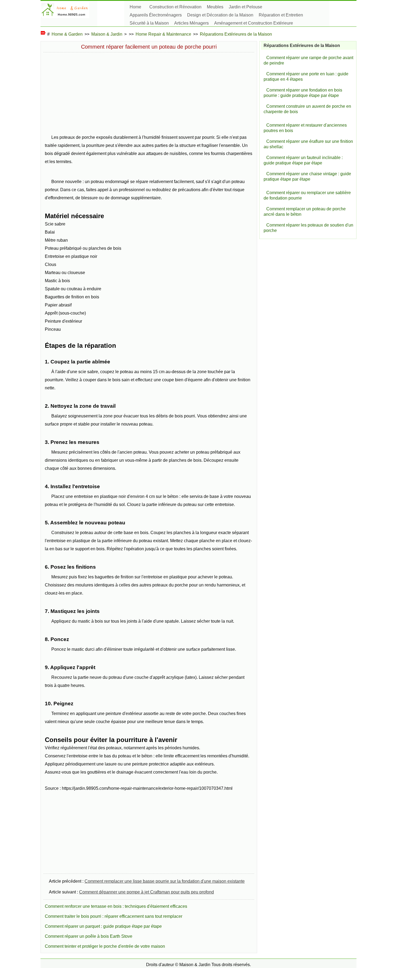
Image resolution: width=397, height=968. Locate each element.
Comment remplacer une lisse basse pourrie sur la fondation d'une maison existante (165, 881)
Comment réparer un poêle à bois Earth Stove (88, 936)
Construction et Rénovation (175, 7)
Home (135, 7)
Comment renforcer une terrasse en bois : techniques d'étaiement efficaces (116, 906)
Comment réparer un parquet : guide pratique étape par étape (103, 926)
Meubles (215, 7)
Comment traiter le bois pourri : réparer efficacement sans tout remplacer (113, 916)
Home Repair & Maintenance (163, 34)
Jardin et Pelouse (245, 7)
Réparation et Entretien (281, 15)
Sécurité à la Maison (149, 23)
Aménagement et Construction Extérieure (253, 23)
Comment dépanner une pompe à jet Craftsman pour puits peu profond (146, 892)
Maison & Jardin (106, 34)
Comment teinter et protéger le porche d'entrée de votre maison (105, 946)
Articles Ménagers (191, 23)
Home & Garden (67, 34)
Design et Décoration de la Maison (220, 15)
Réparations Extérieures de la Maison (236, 34)
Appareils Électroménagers (156, 15)
